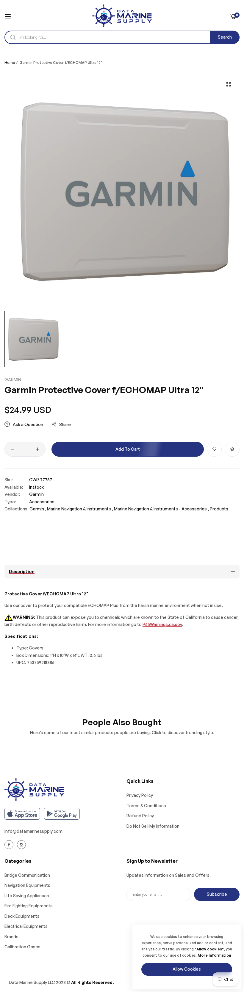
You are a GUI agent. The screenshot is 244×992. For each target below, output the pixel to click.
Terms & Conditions (146, 805)
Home (9, 62)
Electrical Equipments (26, 926)
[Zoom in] (228, 84)
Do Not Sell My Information (152, 826)
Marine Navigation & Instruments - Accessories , (161, 508)
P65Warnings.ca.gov (162, 624)
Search (225, 37)
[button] (214, 449)
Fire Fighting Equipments (28, 905)
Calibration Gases (22, 946)
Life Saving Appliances (26, 895)
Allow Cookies (187, 969)
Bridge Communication (27, 875)
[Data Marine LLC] (122, 15)
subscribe (217, 894)
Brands (11, 936)
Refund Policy (140, 815)
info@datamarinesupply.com (33, 831)
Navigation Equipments (27, 885)
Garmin (12, 379)
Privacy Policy (139, 795)
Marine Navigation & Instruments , (80, 508)
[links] (9, 844)
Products (219, 508)
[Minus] (12, 449)
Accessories (41, 501)
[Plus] (37, 449)
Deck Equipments (22, 916)
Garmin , (37, 508)
